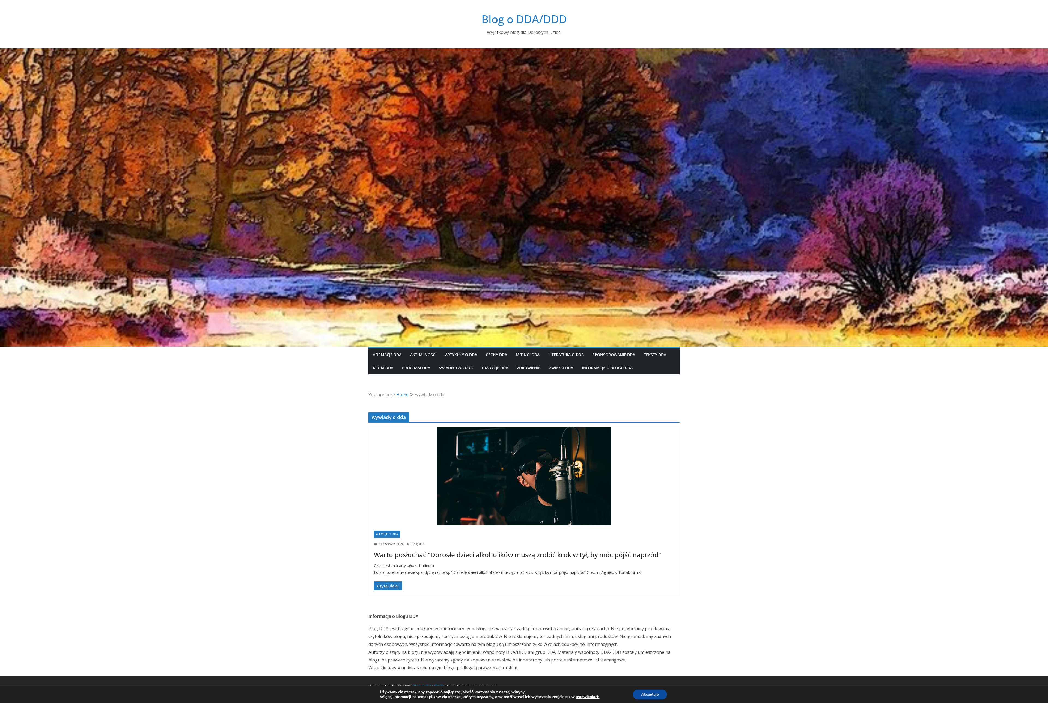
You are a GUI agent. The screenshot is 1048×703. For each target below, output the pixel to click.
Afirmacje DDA (387, 354)
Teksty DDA (655, 354)
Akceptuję (650, 694)
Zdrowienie (528, 367)
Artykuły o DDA (461, 354)
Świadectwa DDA (456, 367)
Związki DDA (561, 367)
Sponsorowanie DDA (614, 354)
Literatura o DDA (566, 354)
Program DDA (416, 367)
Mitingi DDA (528, 354)
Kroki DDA (383, 367)
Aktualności (423, 354)
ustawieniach (587, 697)
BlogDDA (417, 544)
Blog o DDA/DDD (524, 18)
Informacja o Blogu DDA (607, 367)
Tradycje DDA (494, 367)
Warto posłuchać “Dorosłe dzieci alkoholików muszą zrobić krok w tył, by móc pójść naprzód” (517, 554)
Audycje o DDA (387, 534)
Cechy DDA (496, 354)
